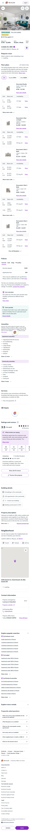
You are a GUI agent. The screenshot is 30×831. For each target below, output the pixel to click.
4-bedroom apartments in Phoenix (9, 651)
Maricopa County (18, 751)
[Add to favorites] (22, 8)
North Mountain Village (13, 753)
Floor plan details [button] (21, 92)
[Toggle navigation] (3, 3)
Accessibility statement (7, 811)
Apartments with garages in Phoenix (10, 690)
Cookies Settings (5, 813)
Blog (2, 775)
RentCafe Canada (5, 786)
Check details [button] (6, 316)
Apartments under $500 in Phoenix (9, 658)
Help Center (4, 773)
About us (3, 767)
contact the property (19, 286)
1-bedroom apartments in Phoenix (9, 642)
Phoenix (3, 753)
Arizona (10, 751)
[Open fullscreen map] (26, 550)
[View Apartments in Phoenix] (3, 8)
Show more (5, 442)
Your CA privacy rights (6, 808)
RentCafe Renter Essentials (8, 792)
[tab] (12, 77)
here (25, 278)
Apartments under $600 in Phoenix (9, 661)
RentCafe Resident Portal (7, 797)
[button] (15, 18)
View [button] (26, 101)
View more (6, 300)
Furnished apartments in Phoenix (9, 684)
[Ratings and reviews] (18, 422)
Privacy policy (4, 805)
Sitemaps (3, 781)
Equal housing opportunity (8, 822)
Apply (22, 828)
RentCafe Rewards (6, 789)
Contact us (4, 770)
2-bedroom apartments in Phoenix (9, 645)
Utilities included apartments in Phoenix (11, 687)
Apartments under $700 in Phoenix (9, 664)
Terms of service (5, 802)
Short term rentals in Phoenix (8, 693)
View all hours (23, 618)
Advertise (3, 778)
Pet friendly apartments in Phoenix (9, 681)
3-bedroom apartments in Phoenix (9, 648)
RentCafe (3, 751)
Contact (8, 828)
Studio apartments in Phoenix (8, 639)
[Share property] (27, 8)
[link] (26, 2)
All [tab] (4, 77)
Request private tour (23, 523)
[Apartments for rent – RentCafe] (14, 3)
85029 (21, 539)
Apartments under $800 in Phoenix (9, 667)
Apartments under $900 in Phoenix (9, 670)
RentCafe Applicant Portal (7, 794)
